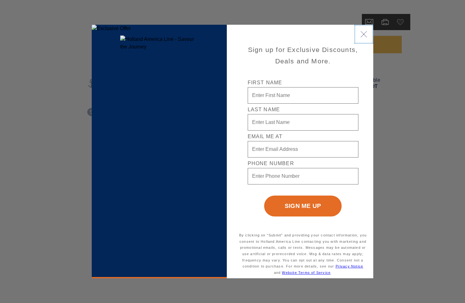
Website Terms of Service (306, 272)
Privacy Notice (349, 266)
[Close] (363, 34)
